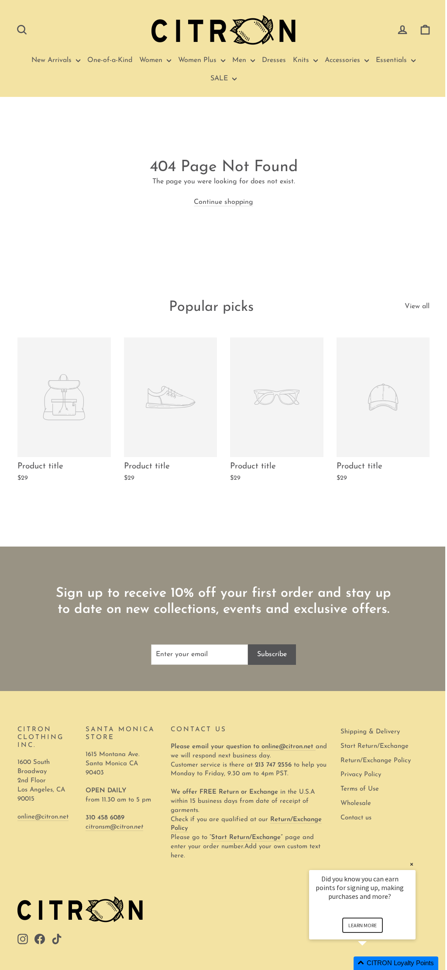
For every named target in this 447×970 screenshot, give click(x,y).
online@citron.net (43, 817)
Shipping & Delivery (370, 732)
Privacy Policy (360, 774)
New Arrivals (52, 60)
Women (152, 60)
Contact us (355, 818)
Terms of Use (359, 789)
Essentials (392, 60)
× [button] (411, 864)
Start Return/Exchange (374, 746)
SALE (220, 78)
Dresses (274, 60)
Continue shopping (223, 202)
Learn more (362, 925)
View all (417, 306)
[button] (372, 963)
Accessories (343, 60)
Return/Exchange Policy (375, 760)
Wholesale (355, 803)
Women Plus (198, 60)
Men (240, 60)
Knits (302, 60)
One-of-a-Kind (109, 60)
